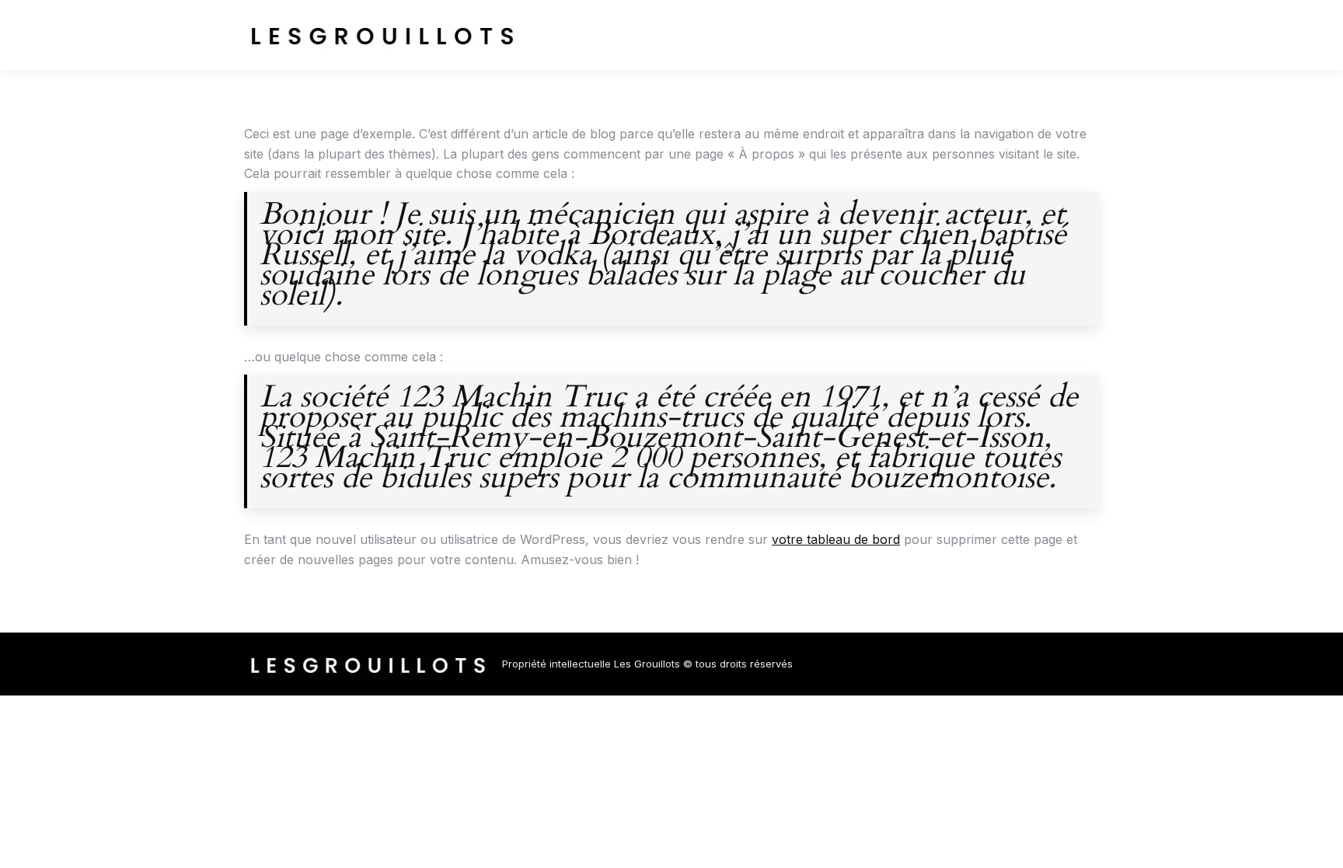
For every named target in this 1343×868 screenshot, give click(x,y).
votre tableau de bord (836, 539)
